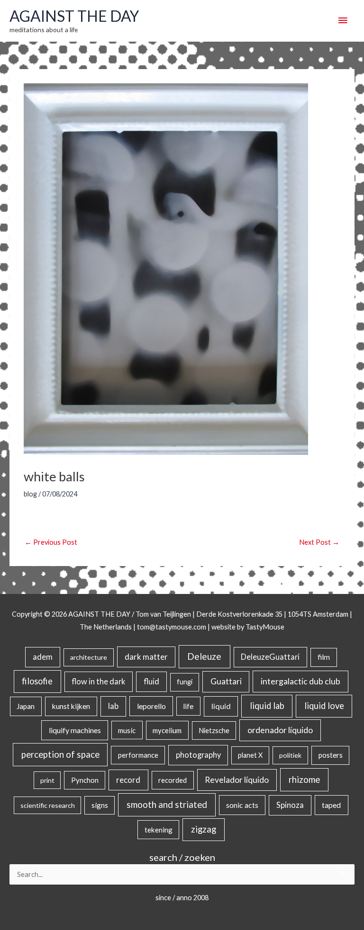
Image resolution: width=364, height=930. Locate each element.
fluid (151, 681)
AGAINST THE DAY (74, 16)
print (47, 780)
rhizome (304, 779)
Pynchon (85, 780)
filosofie (37, 681)
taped (331, 804)
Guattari (226, 681)
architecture (88, 657)
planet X (250, 755)
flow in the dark (98, 681)
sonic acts (242, 804)
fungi (184, 682)
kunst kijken (71, 706)
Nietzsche (214, 730)
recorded (172, 780)
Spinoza (290, 805)
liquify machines (75, 730)
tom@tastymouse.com (171, 627)
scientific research (47, 805)
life (188, 706)
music (127, 730)
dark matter (146, 657)
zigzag (203, 829)
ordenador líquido (280, 730)
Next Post (319, 542)
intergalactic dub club (300, 681)
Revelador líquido (237, 780)
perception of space (60, 754)
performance (138, 755)
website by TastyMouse (247, 627)
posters (330, 755)
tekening (159, 829)
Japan (26, 706)
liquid (221, 705)
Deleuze (204, 656)
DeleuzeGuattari (270, 656)
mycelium (167, 730)
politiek (290, 755)
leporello (151, 705)
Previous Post (51, 542)
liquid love (324, 705)
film (324, 657)
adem (43, 657)
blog (30, 494)
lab (113, 706)
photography (198, 755)
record (128, 780)
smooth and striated (167, 804)
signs (99, 805)
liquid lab (267, 705)
